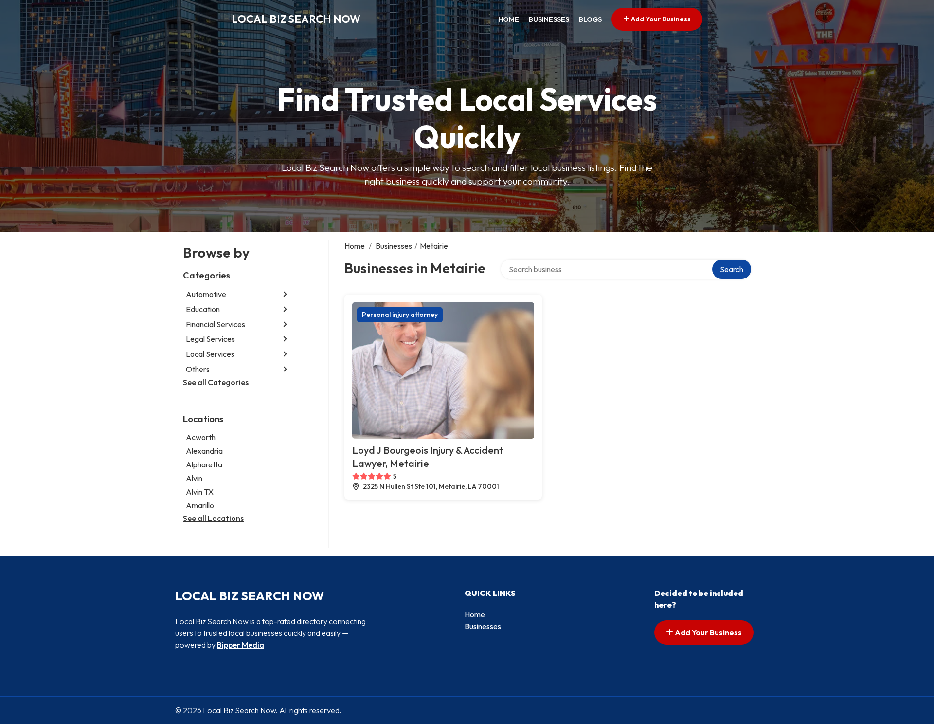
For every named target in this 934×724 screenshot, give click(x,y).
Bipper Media (240, 645)
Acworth (201, 437)
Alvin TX (200, 492)
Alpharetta (204, 464)
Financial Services (215, 324)
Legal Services (210, 339)
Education (203, 309)
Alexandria (204, 451)
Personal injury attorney (400, 314)
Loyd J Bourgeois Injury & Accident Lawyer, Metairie (427, 456)
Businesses (549, 19)
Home (508, 19)
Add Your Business (660, 19)
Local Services (210, 354)
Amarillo (200, 505)
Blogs (590, 19)
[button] (285, 294)
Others (198, 369)
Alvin (194, 478)
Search (731, 269)
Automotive (206, 294)
